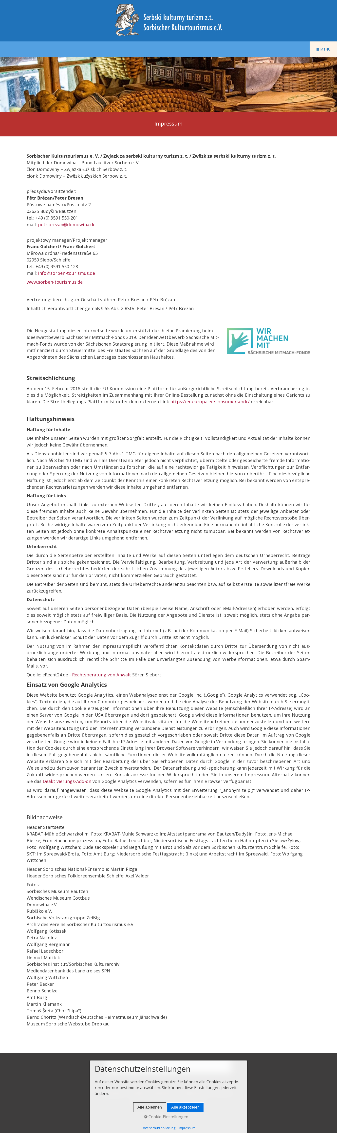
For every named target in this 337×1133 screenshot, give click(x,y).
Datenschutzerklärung (158, 1128)
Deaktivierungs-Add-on (67, 781)
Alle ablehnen (149, 1107)
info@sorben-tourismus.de (66, 273)
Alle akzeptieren (185, 1107)
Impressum (187, 1128)
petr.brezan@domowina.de (66, 224)
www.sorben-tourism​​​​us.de (55, 282)
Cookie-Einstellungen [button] (168, 1116)
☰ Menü (323, 49)
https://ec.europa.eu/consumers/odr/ (210, 402)
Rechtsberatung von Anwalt (101, 675)
